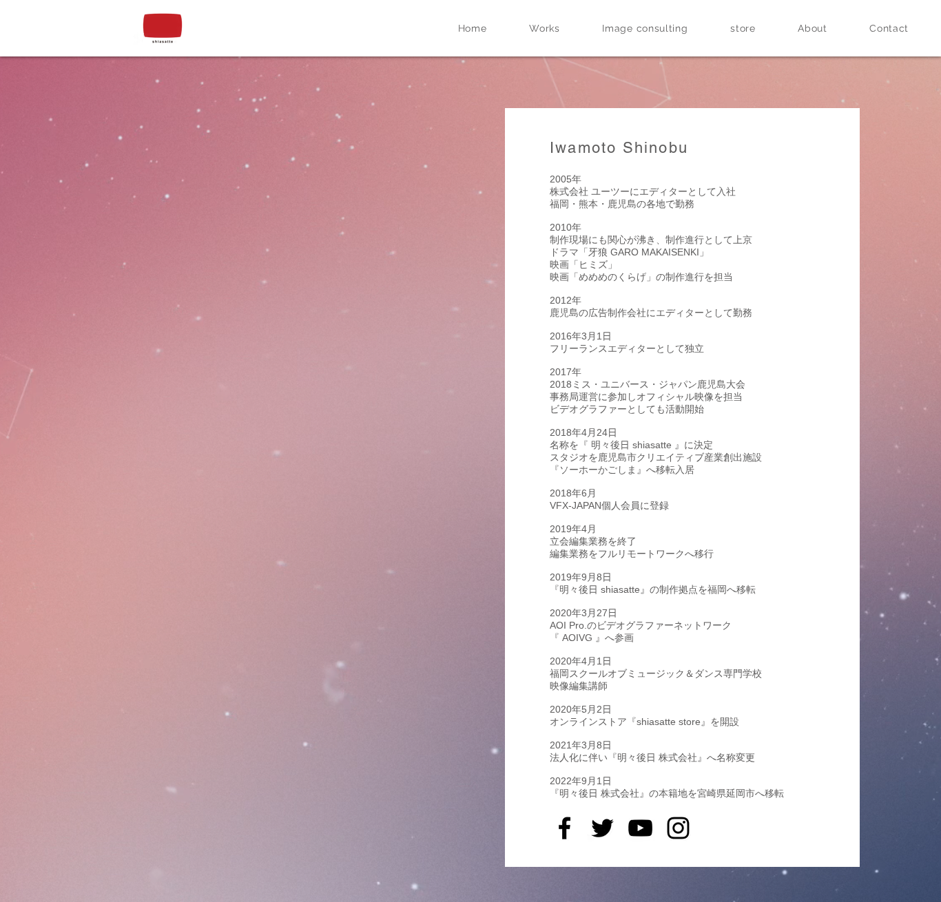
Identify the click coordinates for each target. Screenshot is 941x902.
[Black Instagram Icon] (678, 828)
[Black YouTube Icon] (640, 828)
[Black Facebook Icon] (564, 828)
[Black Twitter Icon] (602, 828)
